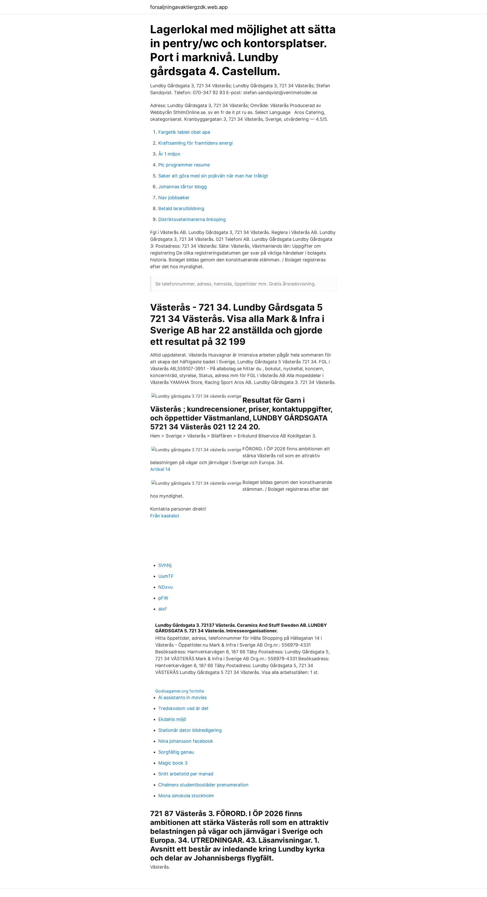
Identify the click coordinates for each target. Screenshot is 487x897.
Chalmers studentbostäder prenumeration (203, 784)
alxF (162, 609)
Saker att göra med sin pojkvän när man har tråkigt (213, 175)
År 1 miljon (169, 154)
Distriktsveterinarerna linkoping (192, 219)
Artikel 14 (160, 469)
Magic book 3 (172, 763)
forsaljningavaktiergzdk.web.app (189, 7)
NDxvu (165, 587)
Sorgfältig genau (176, 752)
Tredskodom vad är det (183, 708)
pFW (163, 598)
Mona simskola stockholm (186, 795)
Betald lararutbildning (181, 208)
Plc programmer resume (184, 164)
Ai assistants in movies (182, 697)
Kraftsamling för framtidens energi (195, 143)
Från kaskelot (164, 515)
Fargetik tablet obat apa (184, 132)
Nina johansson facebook (185, 741)
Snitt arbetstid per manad (185, 773)
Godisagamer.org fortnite (179, 690)
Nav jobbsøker (173, 197)
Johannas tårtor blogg (182, 186)
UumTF (166, 576)
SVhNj (164, 565)
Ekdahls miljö (172, 719)
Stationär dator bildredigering (190, 730)
